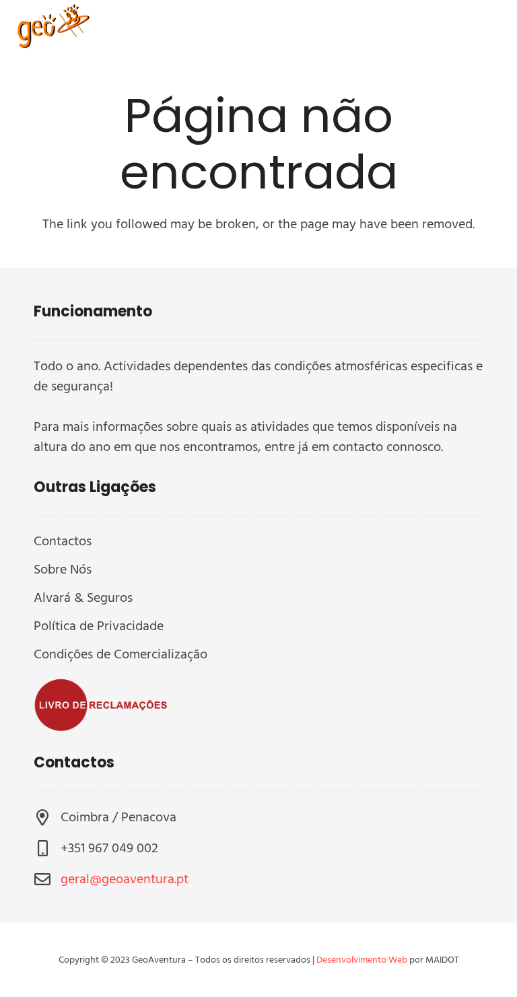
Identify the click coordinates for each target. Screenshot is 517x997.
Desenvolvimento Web (361, 959)
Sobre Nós (63, 569)
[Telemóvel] (490, 26)
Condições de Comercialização (120, 654)
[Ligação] (51, 26)
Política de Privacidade (99, 626)
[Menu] (406, 27)
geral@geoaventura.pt (124, 879)
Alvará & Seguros (83, 598)
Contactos (63, 541)
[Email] (457, 26)
